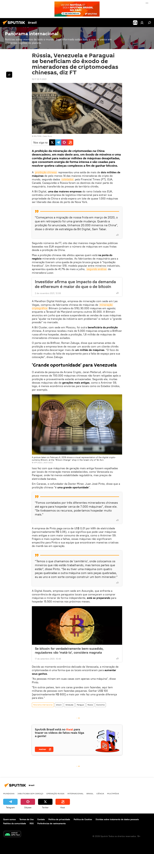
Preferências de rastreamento (51, 823)
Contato (41, 819)
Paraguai (80, 705)
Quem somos (9, 819)
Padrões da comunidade (14, 823)
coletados (67, 179)
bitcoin (59, 705)
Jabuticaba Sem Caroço (30, 793)
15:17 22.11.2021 (39, 79)
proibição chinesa (46, 172)
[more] (117, 235)
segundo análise (96, 269)
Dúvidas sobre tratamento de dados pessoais (117, 819)
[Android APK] (12, 834)
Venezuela (69, 705)
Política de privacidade (59, 819)
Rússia (90, 705)
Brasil (89, 793)
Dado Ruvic (47, 136)
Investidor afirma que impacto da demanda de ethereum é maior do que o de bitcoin (75, 284)
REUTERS (37, 136)
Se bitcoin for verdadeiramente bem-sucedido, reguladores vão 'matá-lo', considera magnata (69, 650)
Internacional (75, 793)
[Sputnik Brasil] (15, 25)
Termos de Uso (26, 819)
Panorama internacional (42, 705)
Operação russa (55, 793)
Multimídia (113, 793)
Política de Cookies (83, 819)
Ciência (100, 793)
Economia (100, 705)
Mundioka (8, 793)
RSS (32, 823)
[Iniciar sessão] (142, 23)
